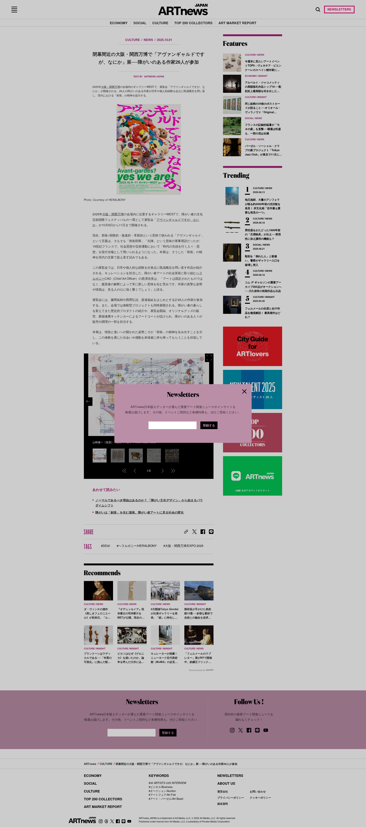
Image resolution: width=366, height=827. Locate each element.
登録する (209, 425)
